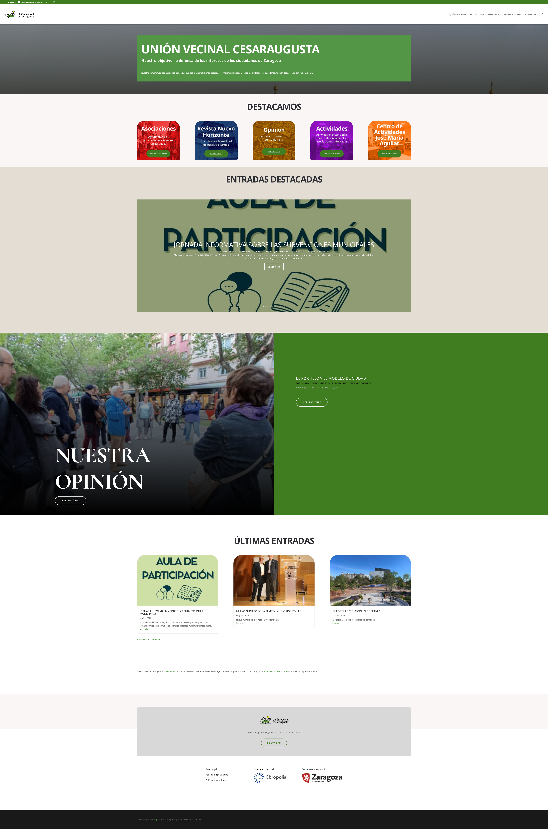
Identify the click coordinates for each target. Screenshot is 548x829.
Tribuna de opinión (360, 383)
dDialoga (154, 819)
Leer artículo (70, 500)
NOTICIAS (492, 14)
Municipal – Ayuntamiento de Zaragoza (280, 251)
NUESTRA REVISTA (513, 14)
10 (284, 306)
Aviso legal (211, 769)
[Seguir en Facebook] (271, 799)
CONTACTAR (531, 14)
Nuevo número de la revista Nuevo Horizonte (268, 611)
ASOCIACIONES (477, 14)
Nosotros (302, 251)
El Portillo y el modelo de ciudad (331, 378)
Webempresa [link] (171, 671)
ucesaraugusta (229, 251)
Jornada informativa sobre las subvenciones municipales (274, 244)
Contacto (274, 743)
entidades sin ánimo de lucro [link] (277, 671)
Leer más (274, 267)
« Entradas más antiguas (148, 639)
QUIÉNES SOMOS (457, 14)
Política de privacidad (217, 774)
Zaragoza (310, 251)
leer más (144, 629)
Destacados (257, 251)
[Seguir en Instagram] (277, 799)
